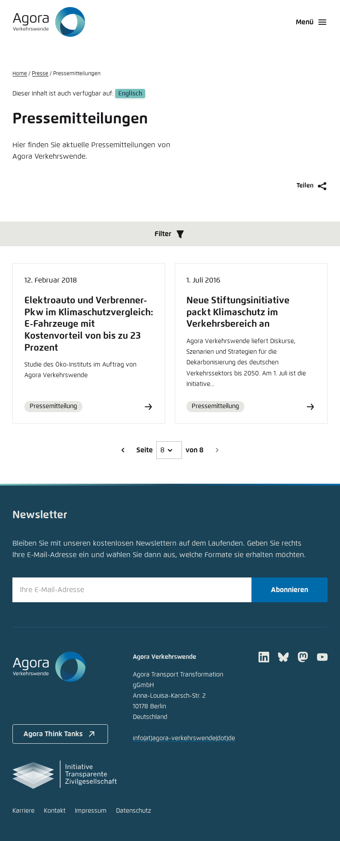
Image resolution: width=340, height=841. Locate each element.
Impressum (91, 811)
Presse (40, 73)
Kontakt (55, 811)
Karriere (23, 811)
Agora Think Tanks (53, 734)
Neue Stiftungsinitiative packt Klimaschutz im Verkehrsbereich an (238, 312)
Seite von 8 (170, 450)
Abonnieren (289, 589)
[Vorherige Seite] (123, 450)
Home (19, 73)
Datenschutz (133, 811)
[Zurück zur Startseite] (48, 22)
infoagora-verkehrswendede (184, 738)
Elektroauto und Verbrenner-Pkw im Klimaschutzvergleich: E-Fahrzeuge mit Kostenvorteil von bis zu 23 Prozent (88, 324)
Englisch (130, 94)
